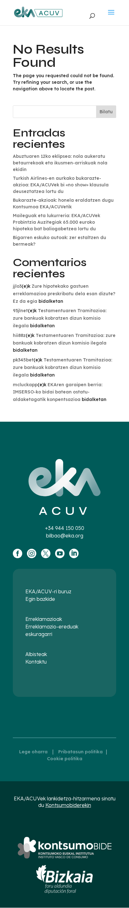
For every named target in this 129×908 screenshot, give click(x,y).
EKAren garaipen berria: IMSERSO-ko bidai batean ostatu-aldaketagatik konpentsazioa (57, 392)
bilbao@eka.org (64, 535)
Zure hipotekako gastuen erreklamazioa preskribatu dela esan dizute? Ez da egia (64, 293)
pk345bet (23, 360)
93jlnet (20, 310)
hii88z (19, 335)
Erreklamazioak (43, 619)
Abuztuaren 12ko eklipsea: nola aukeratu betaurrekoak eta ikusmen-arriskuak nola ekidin (60, 162)
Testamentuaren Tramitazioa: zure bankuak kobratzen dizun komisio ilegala (59, 318)
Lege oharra (33, 752)
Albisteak (36, 654)
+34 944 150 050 (64, 528)
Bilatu (106, 112)
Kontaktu (36, 662)
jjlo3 (17, 286)
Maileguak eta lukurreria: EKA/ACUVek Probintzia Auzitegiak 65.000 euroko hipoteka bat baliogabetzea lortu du (56, 222)
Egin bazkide (40, 599)
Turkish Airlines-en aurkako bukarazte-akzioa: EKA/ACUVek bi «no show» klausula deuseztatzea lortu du (61, 184)
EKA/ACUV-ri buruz (48, 591)
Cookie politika (64, 758)
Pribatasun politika (80, 752)
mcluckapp (25, 384)
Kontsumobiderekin (68, 805)
